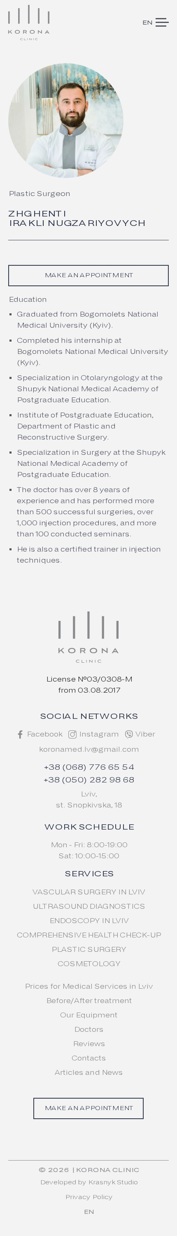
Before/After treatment (89, 1001)
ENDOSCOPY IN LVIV (88, 921)
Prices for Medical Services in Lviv (88, 986)
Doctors (88, 1029)
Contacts (88, 1058)
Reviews (88, 1044)
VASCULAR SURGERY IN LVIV (88, 892)
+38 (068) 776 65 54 (89, 767)
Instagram (99, 734)
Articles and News (88, 1072)
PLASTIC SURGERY (88, 949)
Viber (145, 734)
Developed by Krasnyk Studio (88, 1182)
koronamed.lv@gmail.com (89, 749)
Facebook (44, 734)
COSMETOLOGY (88, 964)
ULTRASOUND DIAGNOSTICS (88, 906)
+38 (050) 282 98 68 (88, 780)
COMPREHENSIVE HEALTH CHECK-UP (88, 935)
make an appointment (88, 275)
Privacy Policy (88, 1197)
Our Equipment (88, 1015)
